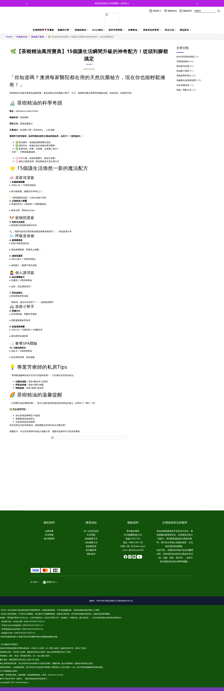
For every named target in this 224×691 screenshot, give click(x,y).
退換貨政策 (91, 546)
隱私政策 (91, 553)
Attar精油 (97, 29)
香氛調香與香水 (186, 75)
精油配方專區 (37, 36)
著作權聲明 (49, 538)
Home (9, 36)
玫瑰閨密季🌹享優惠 (43, 29)
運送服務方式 (91, 538)
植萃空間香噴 (115, 29)
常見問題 (49, 534)
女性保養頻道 (185, 85)
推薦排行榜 (63, 29)
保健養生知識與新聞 (188, 80)
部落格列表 (22, 36)
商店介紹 (169, 29)
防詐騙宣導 (91, 550)
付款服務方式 (91, 542)
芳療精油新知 (185, 61)
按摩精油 (132, 29)
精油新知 (184, 29)
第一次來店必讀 (91, 530)
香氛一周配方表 (186, 89)
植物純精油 (80, 29)
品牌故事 (49, 530)
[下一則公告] (197, 3)
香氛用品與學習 (151, 29)
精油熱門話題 (185, 66)
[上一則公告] (26, 3)
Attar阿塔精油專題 (187, 56)
